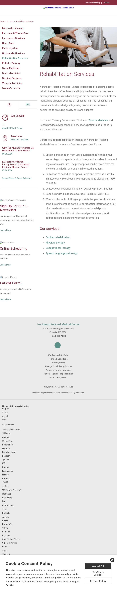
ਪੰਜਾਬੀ (4, 528)
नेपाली (4, 509)
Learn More (5, 230)
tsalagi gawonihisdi (11, 429)
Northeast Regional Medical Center (58, 324)
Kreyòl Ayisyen (8, 452)
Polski (5, 520)
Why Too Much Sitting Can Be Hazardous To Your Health (18, 149)
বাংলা (4, 420)
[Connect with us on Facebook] (58, 345)
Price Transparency (58, 377)
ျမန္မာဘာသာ (8, 424)
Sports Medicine (11, 73)
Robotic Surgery (11, 63)
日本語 (5, 482)
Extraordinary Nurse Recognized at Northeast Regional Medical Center (15, 164)
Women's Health (11, 88)
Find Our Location (19, 140)
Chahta (5, 437)
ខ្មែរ (3, 501)
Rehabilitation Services (15, 58)
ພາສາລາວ (6, 494)
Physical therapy (55, 242)
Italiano (5, 478)
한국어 (5, 486)
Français (6, 448)
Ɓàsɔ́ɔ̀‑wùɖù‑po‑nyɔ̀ (11, 490)
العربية (5, 416)
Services (10, 21)
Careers (106, 3)
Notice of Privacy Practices (58, 370)
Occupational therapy (58, 248)
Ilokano (5, 475)
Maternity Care (10, 48)
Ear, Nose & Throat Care (15, 33)
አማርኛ (5, 412)
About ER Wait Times (12, 128)
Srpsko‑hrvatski (9, 543)
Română (6, 532)
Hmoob (5, 467)
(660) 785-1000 (59, 336)
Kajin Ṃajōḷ (7, 497)
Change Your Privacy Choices (58, 366)
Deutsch (6, 456)
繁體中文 (6, 433)
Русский (6, 535)
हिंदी (3, 463)
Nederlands (7, 445)
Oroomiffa (7, 441)
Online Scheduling (92, 3)
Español (6, 546)
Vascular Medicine (12, 83)
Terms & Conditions (59, 359)
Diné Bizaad (7, 505)
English (5, 408)
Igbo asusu (7, 471)
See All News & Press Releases (17, 178)
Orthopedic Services (13, 53)
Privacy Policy (58, 362)
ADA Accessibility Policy (58, 355)
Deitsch (5, 513)
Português (7, 524)
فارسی (5, 517)
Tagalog (6, 554)
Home (2, 21)
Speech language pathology (62, 253)
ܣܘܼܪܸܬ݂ (4, 550)
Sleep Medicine (10, 68)
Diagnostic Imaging (12, 28)
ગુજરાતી (5, 459)
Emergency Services (13, 38)
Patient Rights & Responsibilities (58, 374)
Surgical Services (11, 78)
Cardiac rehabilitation (58, 237)
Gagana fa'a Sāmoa (11, 539)
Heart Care (8, 43)
